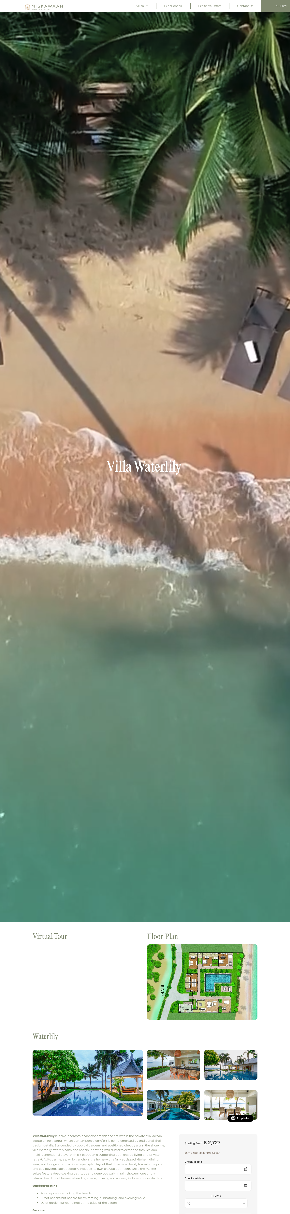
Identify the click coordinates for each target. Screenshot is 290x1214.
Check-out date (194, 1178)
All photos (243, 1118)
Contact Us (245, 6)
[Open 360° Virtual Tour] (88, 982)
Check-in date (193, 1161)
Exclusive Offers (210, 6)
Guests (216, 1196)
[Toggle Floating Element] (276, 1193)
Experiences (173, 6)
